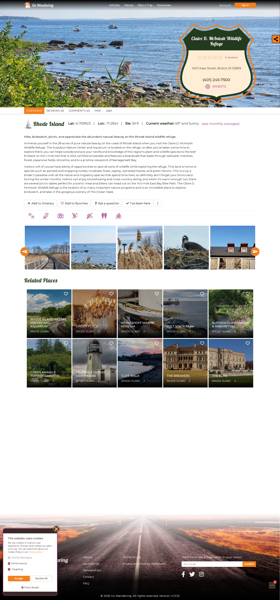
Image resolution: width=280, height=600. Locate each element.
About (87, 557)
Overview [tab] (34, 110)
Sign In (245, 5)
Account (225, 5)
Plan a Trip (145, 5)
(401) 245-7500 (216, 79)
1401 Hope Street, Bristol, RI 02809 (216, 68)
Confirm (249, 564)
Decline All (41, 578)
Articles (114, 5)
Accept (19, 578)
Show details (31, 587)
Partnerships (92, 570)
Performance (19, 563)
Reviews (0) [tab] (55, 110)
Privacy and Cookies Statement (144, 563)
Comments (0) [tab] (79, 110)
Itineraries (164, 5)
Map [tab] (98, 110)
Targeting (17, 569)
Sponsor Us (91, 563)
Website (219, 86)
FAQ (86, 583)
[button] (272, 585)
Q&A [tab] (109, 110)
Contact (88, 577)
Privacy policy (35, 552)
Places (128, 5)
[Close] (56, 529)
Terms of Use (132, 557)
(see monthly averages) (221, 124)
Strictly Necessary (21, 557)
